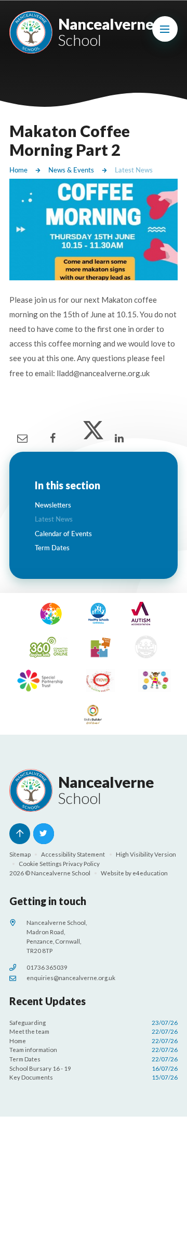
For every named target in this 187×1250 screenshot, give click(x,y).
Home (18, 170)
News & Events (71, 170)
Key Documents (93, 1077)
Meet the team (93, 1031)
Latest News (134, 170)
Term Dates (93, 1059)
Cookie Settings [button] (40, 863)
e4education (150, 873)
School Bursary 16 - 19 (93, 1068)
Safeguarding (93, 1022)
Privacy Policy (81, 863)
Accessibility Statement (73, 854)
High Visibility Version (146, 854)
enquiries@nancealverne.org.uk (70, 977)
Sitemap (20, 854)
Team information (93, 1049)
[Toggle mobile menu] (165, 29)
